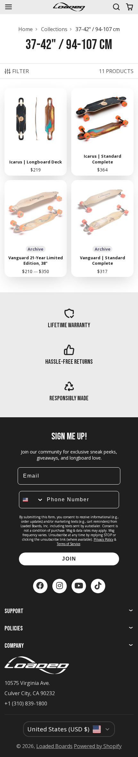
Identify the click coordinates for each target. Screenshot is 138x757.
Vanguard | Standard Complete (102, 228)
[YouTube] (79, 586)
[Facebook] (40, 586)
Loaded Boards (54, 746)
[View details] (69, 318)
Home (25, 29)
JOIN (69, 559)
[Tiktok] (98, 586)
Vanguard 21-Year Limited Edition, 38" (35, 228)
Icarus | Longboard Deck (35, 132)
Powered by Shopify (98, 746)
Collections (54, 29)
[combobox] (31, 499)
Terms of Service (68, 544)
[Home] (69, 7)
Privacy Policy (103, 539)
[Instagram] (59, 586)
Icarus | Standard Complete (102, 132)
